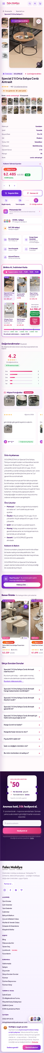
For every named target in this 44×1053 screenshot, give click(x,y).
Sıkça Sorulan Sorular (10, 974)
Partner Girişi (7, 985)
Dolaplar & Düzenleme (10, 926)
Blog (4, 939)
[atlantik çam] (22, 101)
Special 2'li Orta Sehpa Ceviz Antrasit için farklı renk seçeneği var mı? (20, 717)
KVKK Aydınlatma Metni (11, 1009)
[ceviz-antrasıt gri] (4, 101)
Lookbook (9, 950)
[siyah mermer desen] (16, 101)
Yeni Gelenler (7, 908)
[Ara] (30, 3)
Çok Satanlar (7, 905)
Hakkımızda (6, 964)
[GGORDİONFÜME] (10, 110)
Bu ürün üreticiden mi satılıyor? (16, 753)
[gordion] (39, 101)
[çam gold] (28, 110)
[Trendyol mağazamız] (21, 890)
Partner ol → (8, 884)
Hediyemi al (22, 831)
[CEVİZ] (4, 119)
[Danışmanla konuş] (35, 1019)
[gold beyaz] (22, 110)
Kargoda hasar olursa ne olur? (16, 732)
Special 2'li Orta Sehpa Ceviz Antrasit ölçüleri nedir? (19, 699)
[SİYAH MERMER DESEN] (39, 110)
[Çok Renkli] (10, 101)
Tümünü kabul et (31, 1047)
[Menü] (4, 4)
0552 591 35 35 (7, 1019)
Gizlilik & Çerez (7, 1005)
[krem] (28, 101)
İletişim (5, 967)
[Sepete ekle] (26, 607)
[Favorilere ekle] (38, 21)
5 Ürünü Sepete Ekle (34, 321)
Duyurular (6, 971)
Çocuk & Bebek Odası (10, 919)
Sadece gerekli (12, 1047)
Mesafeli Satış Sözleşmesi (11, 1002)
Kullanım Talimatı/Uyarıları (12, 164)
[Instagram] (4, 890)
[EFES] (33, 110)
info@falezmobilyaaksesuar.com (14, 1022)
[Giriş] (35, 3)
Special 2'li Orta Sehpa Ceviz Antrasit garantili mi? (19, 708)
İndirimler (5, 912)
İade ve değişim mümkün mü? (16, 746)
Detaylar (35, 1042)
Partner (5, 978)
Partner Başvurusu (9, 981)
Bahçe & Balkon (8, 915)
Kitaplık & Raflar (8, 930)
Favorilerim (6, 954)
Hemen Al (34, 193)
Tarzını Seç (6, 947)
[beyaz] (33, 101)
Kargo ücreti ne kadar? (13, 725)
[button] (18, 278)
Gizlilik (32, 838)
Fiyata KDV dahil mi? (12, 739)
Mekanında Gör (8, 943)
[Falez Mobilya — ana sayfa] (16, 3)
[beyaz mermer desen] (4, 110)
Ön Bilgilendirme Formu (11, 998)
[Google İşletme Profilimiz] (16, 890)
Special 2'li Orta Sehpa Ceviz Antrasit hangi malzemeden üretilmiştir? (19, 690)
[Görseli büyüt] (38, 64)
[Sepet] (40, 3)
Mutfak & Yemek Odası (10, 922)
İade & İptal (6, 995)
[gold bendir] (16, 110)
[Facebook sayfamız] (10, 890)
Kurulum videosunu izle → (14, 681)
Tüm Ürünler (6, 901)
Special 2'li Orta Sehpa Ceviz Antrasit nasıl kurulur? (19, 670)
